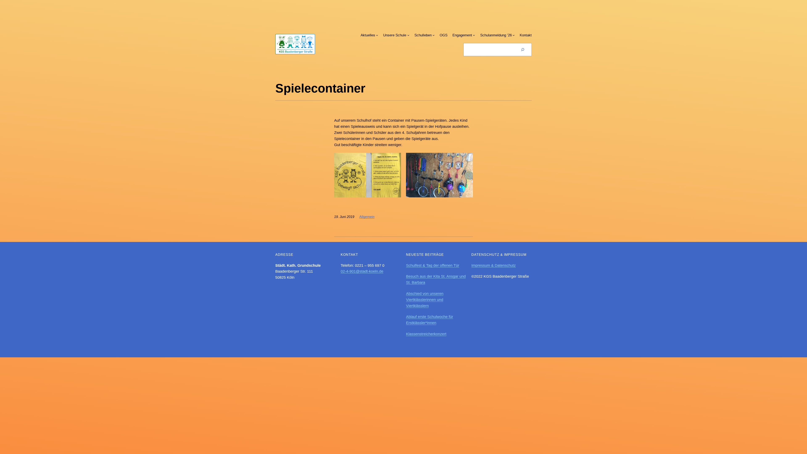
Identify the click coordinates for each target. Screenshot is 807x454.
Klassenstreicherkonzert (426, 334)
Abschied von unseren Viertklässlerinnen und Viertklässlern (424, 300)
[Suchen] (523, 49)
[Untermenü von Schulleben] (434, 35)
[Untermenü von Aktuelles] (377, 35)
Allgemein (366, 217)
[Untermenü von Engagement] (474, 35)
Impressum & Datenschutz (493, 265)
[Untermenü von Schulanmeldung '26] (514, 35)
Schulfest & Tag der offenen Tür (432, 265)
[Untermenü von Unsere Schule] (408, 35)
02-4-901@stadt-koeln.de (362, 271)
